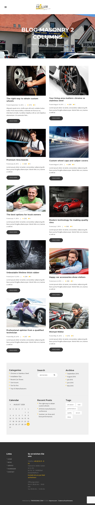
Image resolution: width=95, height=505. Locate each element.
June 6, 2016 (57, 281)
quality (69, 413)
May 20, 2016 (15, 336)
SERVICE (10, 465)
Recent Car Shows (17, 379)
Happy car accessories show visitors (67, 277)
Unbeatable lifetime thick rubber (22, 272)
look (79, 404)
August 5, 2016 (58, 164)
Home (34, 44)
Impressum (53, 501)
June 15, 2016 (15, 276)
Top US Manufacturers (18, 389)
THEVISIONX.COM (37, 501)
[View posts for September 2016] (10, 404)
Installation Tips (16, 376)
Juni (70, 383)
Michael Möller (56, 332)
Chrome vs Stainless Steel (20, 373)
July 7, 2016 (57, 226)
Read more (13, 121)
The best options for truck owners (23, 215)
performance (71, 408)
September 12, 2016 (17, 105)
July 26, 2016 (15, 164)
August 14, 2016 (58, 104)
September (73, 374)
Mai (70, 386)
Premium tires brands (17, 160)
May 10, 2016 (58, 336)
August (71, 377)
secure (78, 413)
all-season (70, 404)
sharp (69, 417)
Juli (70, 380)
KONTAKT (11, 472)
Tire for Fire (15, 385)
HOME (10, 459)
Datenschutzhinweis (65, 501)
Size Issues (15, 382)
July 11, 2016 (15, 218)
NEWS (10, 462)
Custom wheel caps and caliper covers (68, 161)
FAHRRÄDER (12, 469)
